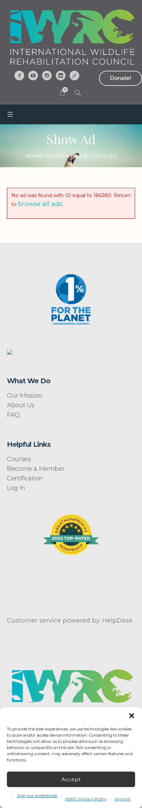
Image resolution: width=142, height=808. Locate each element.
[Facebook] (19, 75)
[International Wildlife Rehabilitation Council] (71, 37)
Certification (25, 478)
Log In (16, 488)
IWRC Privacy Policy (85, 798)
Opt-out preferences (37, 795)
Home (33, 156)
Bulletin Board (67, 156)
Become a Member (35, 469)
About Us (20, 405)
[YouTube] (33, 75)
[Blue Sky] (74, 75)
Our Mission (24, 395)
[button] (131, 715)
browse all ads (40, 204)
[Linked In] (60, 75)
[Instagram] (47, 75)
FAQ (13, 415)
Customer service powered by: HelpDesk (70, 620)
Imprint (122, 798)
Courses (19, 459)
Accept (71, 779)
